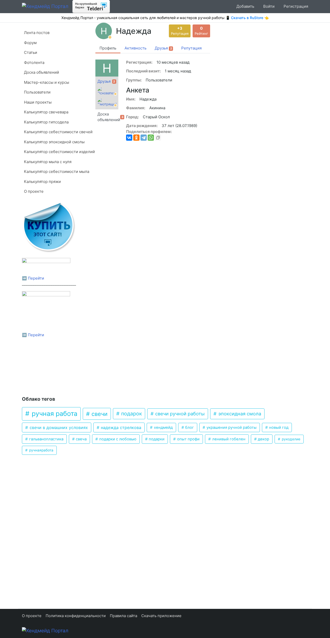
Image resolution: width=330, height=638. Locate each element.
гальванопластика (45, 439)
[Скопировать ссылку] (158, 138)
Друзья (104, 81)
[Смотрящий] (107, 102)
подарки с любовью (117, 439)
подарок (131, 413)
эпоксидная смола (239, 413)
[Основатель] (107, 91)
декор (263, 439)
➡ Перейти (33, 278)
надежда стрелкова (120, 427)
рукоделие (290, 439)
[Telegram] (144, 138)
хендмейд (163, 427)
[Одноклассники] (136, 138)
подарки (156, 439)
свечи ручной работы (179, 413)
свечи (99, 413)
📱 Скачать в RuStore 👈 (247, 17)
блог (189, 427)
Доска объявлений (107, 117)
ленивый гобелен (228, 439)
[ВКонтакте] (129, 138)
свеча (81, 439)
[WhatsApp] (151, 138)
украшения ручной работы (231, 427)
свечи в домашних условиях (58, 427)
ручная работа (53, 413)
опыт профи (188, 439)
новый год (278, 427)
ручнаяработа (40, 450)
